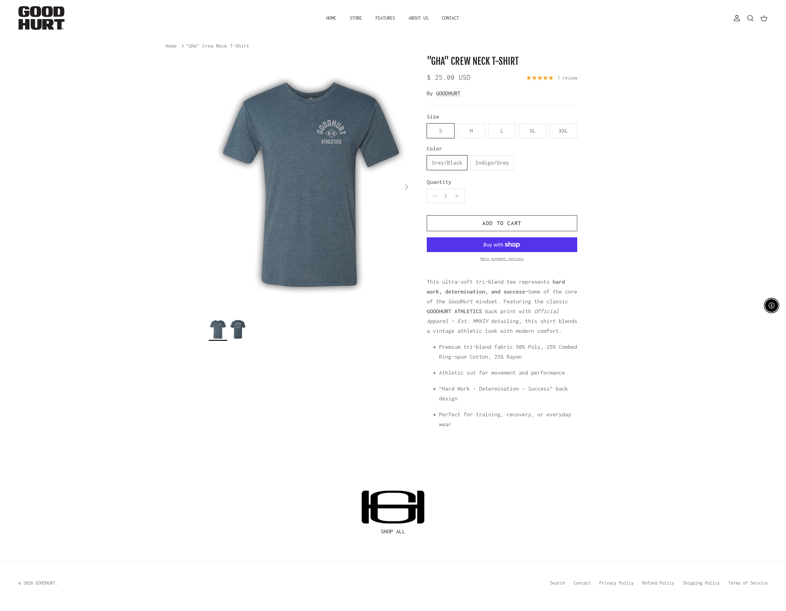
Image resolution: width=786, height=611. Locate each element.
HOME (331, 18)
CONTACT (450, 18)
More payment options (502, 258)
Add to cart (502, 223)
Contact (582, 583)
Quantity (439, 182)
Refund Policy (658, 583)
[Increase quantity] (459, 196)
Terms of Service (748, 583)
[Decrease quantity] (433, 196)
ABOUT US (418, 18)
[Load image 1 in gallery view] (311, 184)
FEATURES (385, 18)
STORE (356, 18)
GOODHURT (448, 93)
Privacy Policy (616, 583)
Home (171, 46)
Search (557, 583)
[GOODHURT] (41, 18)
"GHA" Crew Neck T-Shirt (217, 46)
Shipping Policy (701, 583)
